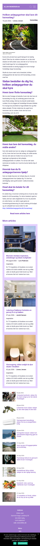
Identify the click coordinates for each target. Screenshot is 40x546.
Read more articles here (20, 213)
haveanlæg (33, 20)
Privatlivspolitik (23, 543)
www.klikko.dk (21, 523)
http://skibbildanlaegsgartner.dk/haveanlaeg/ (17, 208)
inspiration (9, 264)
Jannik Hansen (21, 315)
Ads (20, 531)
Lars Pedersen (23, 261)
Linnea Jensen (18, 21)
